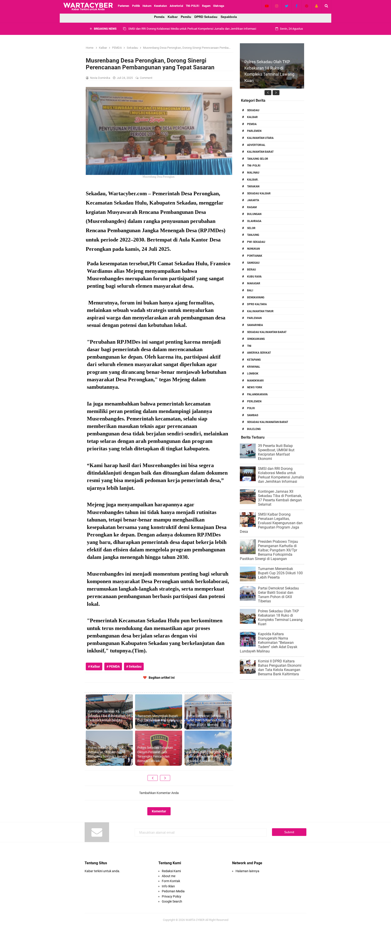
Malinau (253, 172)
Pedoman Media (173, 891)
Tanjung (253, 235)
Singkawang (256, 338)
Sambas (252, 415)
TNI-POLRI (253, 165)
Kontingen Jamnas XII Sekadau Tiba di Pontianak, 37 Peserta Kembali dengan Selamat (183, 28)
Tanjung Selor (257, 158)
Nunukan (253, 248)
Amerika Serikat (259, 352)
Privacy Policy (171, 896)
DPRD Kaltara (257, 304)
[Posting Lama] (165, 778)
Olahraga (254, 221)
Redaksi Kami (171, 871)
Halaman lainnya (247, 871)
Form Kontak (171, 881)
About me (168, 876)
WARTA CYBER (195, 920)
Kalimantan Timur (260, 311)
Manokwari (255, 380)
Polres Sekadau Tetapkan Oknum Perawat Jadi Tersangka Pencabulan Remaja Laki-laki (155, 754)
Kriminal (253, 366)
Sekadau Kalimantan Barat (266, 332)
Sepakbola (229, 17)
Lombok (252, 373)
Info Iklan (168, 886)
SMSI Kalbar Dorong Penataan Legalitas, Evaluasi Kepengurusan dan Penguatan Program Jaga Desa (271, 523)
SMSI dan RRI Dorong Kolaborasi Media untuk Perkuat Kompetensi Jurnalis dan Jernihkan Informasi (281, 475)
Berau (251, 269)
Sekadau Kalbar (259, 193)
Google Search (172, 901)
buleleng (254, 429)
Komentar (159, 811)
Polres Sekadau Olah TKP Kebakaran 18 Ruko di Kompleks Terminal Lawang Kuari (107, 754)
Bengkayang (255, 297)
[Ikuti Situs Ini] (316, 6)
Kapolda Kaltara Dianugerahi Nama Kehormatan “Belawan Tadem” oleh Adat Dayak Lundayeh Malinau (268, 642)
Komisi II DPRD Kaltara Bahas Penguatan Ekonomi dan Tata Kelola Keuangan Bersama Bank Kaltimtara (279, 667)
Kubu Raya (254, 276)
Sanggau (253, 262)
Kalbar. (252, 179)
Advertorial (256, 145)
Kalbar (173, 17)
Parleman (254, 318)
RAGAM (252, 207)
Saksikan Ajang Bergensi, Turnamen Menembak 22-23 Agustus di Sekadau (206, 756)
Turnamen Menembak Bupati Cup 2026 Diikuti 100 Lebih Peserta (157, 720)
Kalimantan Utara (260, 138)
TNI (249, 346)
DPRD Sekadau (205, 17)
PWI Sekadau (256, 242)
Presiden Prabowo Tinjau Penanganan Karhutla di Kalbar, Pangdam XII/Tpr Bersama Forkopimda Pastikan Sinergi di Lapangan (269, 550)
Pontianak (254, 255)
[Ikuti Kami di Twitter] (286, 6)
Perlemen (254, 401)
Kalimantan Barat (260, 151)
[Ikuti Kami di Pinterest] (306, 6)
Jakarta (253, 200)
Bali (250, 290)
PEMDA (252, 124)
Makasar (253, 283)
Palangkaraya (257, 394)
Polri (251, 408)
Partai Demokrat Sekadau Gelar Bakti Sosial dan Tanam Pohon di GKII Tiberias (207, 720)
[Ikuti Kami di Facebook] (296, 6)
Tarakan (253, 186)
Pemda (159, 17)
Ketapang (254, 359)
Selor (251, 228)
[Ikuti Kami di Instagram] (276, 6)
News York (254, 387)
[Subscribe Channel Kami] (267, 6)
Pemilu (186, 17)
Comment (146, 78)
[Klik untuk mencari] (326, 6)
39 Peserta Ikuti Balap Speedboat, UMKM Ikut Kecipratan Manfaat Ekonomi (276, 452)
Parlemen (254, 131)
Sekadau (253, 110)
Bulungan (254, 214)
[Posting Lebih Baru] (153, 778)
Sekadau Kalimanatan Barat (267, 422)
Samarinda (255, 325)
